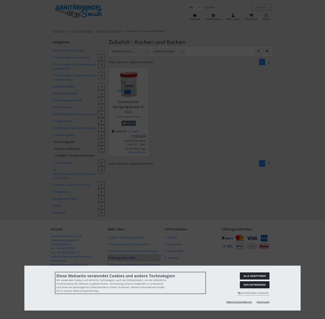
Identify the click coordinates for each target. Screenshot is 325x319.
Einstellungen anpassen (255, 292)
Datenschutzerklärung (239, 302)
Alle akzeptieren (255, 275)
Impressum (263, 302)
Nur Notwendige (255, 284)
